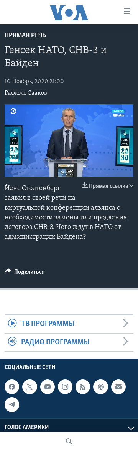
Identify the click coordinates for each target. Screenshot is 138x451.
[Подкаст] (100, 386)
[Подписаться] (118, 386)
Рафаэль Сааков (26, 93)
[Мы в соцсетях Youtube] (47, 386)
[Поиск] (69, 441)
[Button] (25, 273)
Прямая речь (25, 35)
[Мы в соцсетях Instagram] (65, 386)
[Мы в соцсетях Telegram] (12, 404)
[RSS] (83, 386)
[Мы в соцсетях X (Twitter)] (29, 386)
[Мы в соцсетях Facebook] (12, 386)
